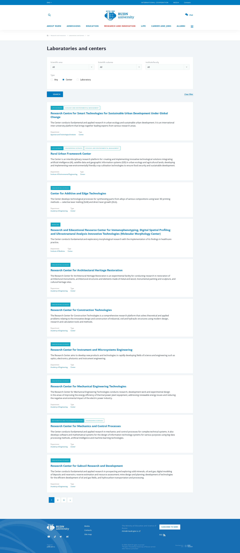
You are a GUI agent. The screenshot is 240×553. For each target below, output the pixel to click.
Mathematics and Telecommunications (67, 421)
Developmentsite (179, 546)
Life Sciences (57, 108)
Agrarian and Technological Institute (63, 134)
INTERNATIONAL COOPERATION (154, 2)
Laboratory (85, 79)
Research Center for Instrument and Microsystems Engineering (91, 350)
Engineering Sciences (73, 148)
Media (176, 2)
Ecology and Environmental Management (82, 108)
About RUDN (54, 26)
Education (92, 26)
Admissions (73, 26)
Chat (191, 15)
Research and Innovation (58, 35)
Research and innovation (120, 26)
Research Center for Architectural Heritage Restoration (86, 270)
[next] (70, 500)
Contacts (187, 2)
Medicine (55, 224)
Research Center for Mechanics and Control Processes (86, 426)
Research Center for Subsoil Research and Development (87, 466)
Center (69, 79)
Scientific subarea (105, 62)
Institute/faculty (152, 62)
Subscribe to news (169, 527)
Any (56, 79)
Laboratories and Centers (76, 35)
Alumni (181, 26)
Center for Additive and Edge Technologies (78, 193)
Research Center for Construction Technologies (81, 310)
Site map (88, 534)
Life (143, 26)
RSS (161, 535)
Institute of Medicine (58, 251)
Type (53, 75)
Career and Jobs (161, 26)
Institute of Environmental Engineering (64, 174)
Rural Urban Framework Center (71, 153)
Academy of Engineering (59, 211)
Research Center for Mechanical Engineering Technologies (88, 386)
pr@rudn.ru (51, 547)
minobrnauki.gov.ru (130, 531)
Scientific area (56, 62)
